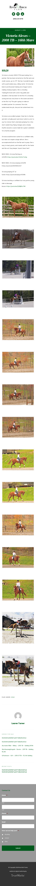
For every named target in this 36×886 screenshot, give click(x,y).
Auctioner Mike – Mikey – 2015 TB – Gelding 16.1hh (17, 746)
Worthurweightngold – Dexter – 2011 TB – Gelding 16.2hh (17, 750)
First (3, 803)
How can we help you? (10, 831)
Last (3, 810)
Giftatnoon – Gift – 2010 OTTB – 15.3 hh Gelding (17, 755)
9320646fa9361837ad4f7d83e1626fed (14, 738)
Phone (5, 814)
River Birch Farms (18, 6)
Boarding (7, 834)
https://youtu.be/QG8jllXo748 (15, 186)
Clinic (6, 842)
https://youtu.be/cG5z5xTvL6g (17, 157)
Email (3, 822)
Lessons (7, 838)
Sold (12, 30)
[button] (18, 24)
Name (4, 795)
